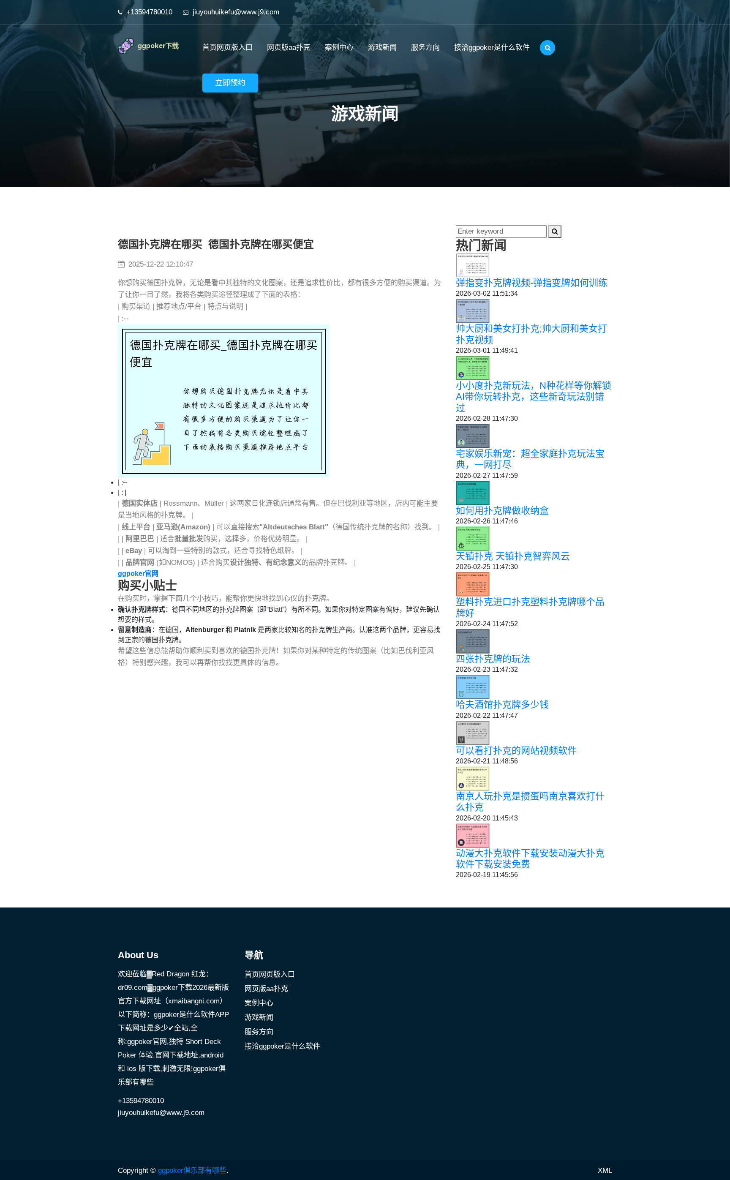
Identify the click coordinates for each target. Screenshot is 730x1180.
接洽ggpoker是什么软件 (492, 48)
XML (605, 1170)
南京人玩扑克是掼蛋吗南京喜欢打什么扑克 (530, 801)
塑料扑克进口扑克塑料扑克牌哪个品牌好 (530, 607)
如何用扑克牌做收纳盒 (502, 510)
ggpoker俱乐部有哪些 (192, 1170)
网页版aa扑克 (289, 48)
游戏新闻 (382, 48)
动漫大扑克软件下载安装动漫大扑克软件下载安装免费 (530, 858)
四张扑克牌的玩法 (493, 659)
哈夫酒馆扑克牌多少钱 (502, 704)
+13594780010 (149, 12)
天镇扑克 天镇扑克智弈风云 (513, 556)
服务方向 (425, 48)
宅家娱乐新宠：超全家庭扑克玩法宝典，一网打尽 (530, 459)
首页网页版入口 (227, 48)
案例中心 (339, 48)
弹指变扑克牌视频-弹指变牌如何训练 (531, 283)
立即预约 (230, 83)
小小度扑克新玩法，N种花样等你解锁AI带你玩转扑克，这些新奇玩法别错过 (533, 396)
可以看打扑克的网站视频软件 (516, 750)
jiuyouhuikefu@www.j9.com (236, 12)
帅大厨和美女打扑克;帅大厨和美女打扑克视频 (531, 334)
